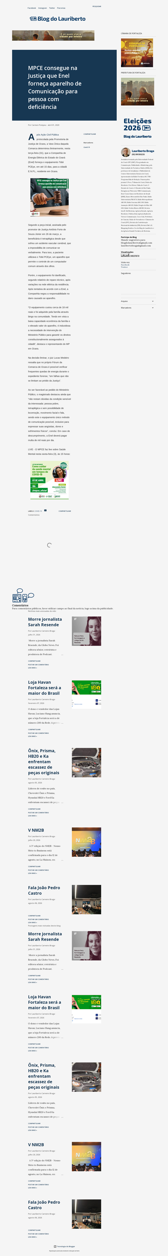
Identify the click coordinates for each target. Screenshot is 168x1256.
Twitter (52, 8)
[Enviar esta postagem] (45, 511)
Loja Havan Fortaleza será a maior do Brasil (44, 687)
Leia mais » (32, 668)
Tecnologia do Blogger (65, 1246)
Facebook (32, 8)
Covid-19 (87, 147)
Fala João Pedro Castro (44, 890)
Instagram (42, 8)
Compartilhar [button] (90, 134)
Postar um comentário (38, 665)
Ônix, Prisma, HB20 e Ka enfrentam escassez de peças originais (43, 761)
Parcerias (61, 8)
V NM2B (36, 830)
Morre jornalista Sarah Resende (45, 621)
